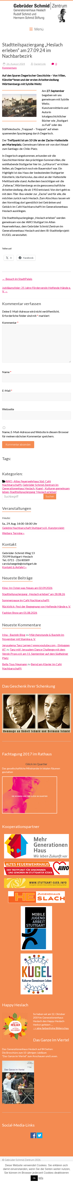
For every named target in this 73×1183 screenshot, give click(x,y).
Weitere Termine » (13, 533)
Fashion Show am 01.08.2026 (19, 612)
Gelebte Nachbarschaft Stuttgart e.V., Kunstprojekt (33, 527)
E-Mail (7, 390)
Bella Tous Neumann (14, 664)
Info (40, 1178)
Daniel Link (40, 63)
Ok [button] (34, 1178)
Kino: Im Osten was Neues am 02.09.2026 (27, 587)
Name (6, 372)
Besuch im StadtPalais (17, 278)
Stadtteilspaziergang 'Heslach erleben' (33, 491)
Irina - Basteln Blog (13, 634)
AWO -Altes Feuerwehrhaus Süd (24, 481)
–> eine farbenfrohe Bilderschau (51, 1028)
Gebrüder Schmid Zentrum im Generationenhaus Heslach (30, 486)
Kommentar (10, 322)
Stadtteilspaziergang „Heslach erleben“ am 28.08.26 (33, 594)
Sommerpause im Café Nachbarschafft (25, 600)
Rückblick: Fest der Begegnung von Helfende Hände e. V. (36, 606)
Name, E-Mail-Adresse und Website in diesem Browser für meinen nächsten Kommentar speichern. (35, 434)
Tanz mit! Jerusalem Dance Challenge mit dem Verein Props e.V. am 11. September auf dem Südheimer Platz (35, 654)
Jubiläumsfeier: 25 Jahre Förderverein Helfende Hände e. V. (36, 289)
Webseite (8, 409)
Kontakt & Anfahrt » (14, 567)
